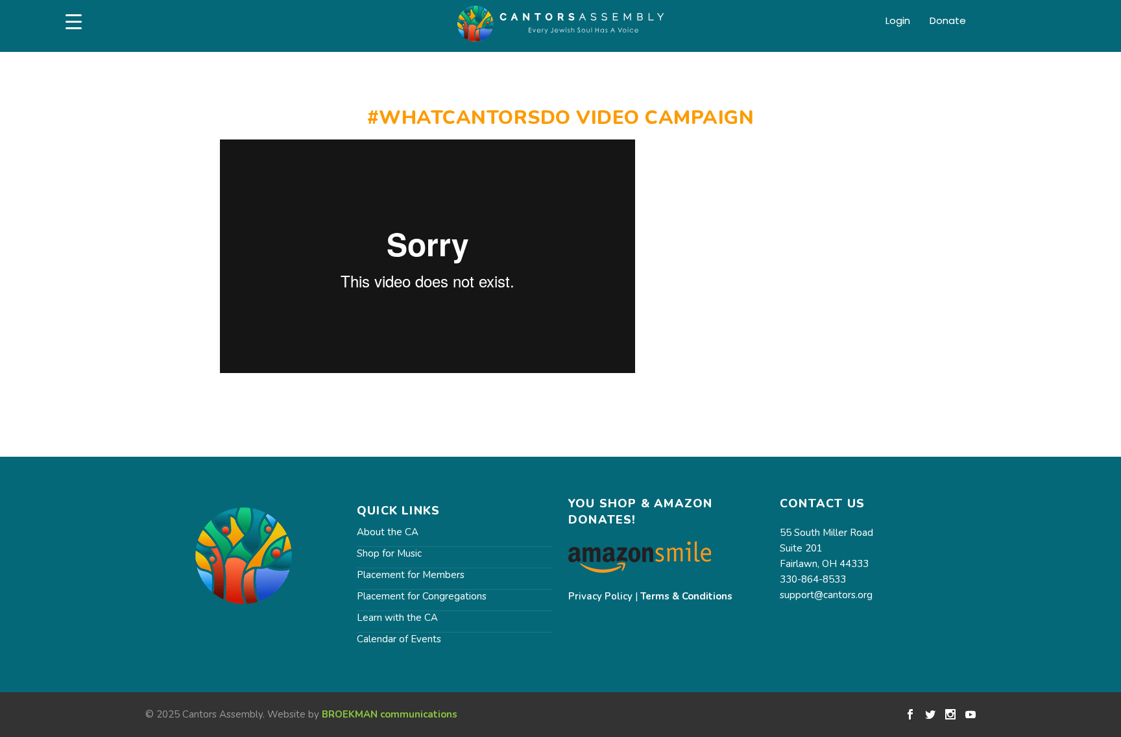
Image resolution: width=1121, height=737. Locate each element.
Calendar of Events (399, 639)
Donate (948, 21)
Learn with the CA (397, 617)
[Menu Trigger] (73, 22)
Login (898, 21)
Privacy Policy (600, 596)
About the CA (387, 532)
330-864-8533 (813, 579)
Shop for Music (389, 553)
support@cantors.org (826, 594)
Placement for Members (410, 574)
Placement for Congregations (422, 596)
